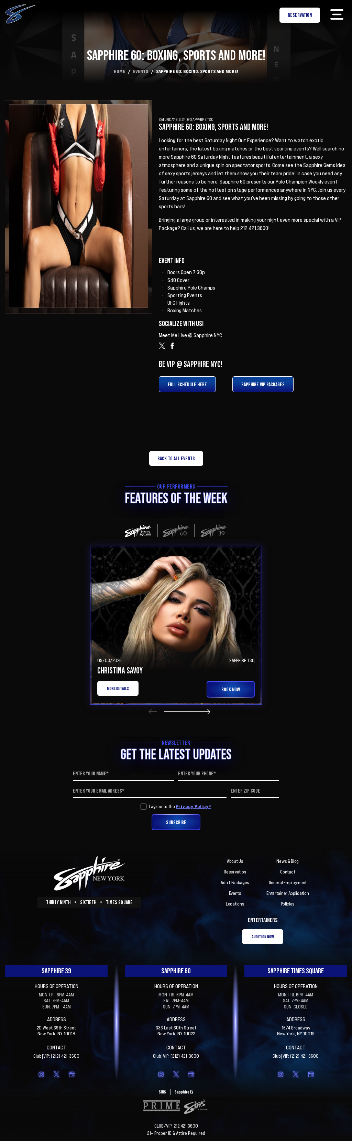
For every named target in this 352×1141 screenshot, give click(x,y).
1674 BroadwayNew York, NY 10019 (296, 1030)
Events (140, 71)
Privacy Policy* (193, 806)
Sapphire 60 (176, 971)
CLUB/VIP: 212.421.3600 (176, 1126)
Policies (288, 904)
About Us (235, 861)
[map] (71, 1074)
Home (119, 71)
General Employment (288, 882)
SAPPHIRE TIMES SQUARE (295, 971)
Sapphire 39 (56, 971)
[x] (56, 1074)
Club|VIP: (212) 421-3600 (56, 1056)
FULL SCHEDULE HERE (187, 384)
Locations (235, 904)
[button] (336, 15)
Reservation (235, 872)
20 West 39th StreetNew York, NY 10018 (56, 1030)
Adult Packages (235, 882)
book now (230, 689)
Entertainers (262, 920)
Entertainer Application (287, 893)
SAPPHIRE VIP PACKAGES (263, 384)
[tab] (138, 530)
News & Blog (287, 861)
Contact (287, 872)
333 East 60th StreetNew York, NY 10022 (176, 1030)
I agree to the (180, 806)
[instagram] (41, 1074)
